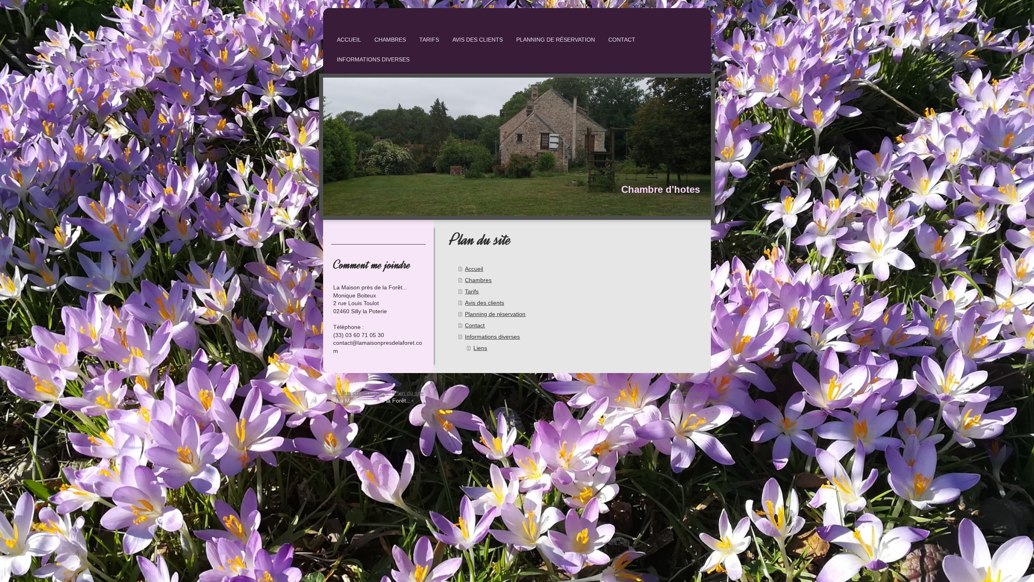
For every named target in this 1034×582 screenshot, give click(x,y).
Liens (480, 348)
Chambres (478, 280)
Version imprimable (364, 393)
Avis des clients (484, 302)
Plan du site (409, 393)
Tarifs (472, 291)
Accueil (474, 269)
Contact (475, 325)
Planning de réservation (495, 314)
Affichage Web (684, 400)
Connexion (689, 393)
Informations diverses (492, 336)
